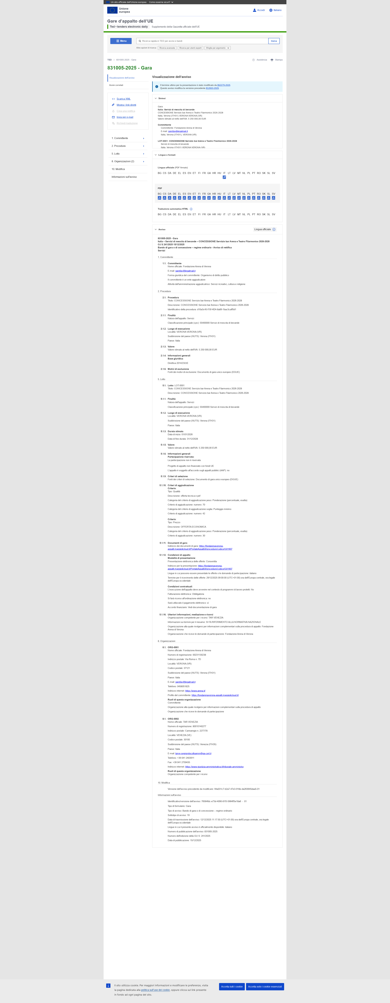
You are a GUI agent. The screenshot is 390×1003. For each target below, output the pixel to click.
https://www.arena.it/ (195, 690)
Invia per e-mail (125, 117)
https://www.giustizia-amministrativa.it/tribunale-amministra (214, 766)
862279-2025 (223, 85)
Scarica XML (124, 99)
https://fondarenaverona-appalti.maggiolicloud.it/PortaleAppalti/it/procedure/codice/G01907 (200, 547)
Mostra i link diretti (126, 105)
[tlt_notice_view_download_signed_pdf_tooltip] (224, 177)
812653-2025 (212, 88)
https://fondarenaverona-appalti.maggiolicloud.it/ (215, 695)
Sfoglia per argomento (216, 48)
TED (109, 60)
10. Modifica (118, 169)
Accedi (261, 10)
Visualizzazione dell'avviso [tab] (122, 78)
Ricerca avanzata (167, 48)
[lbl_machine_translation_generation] (191, 209)
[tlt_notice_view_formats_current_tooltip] (273, 229)
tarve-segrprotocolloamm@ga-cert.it (193, 753)
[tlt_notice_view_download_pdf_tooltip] (159, 198)
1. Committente (120, 138)
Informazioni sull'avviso (124, 177)
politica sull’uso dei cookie (155, 990)
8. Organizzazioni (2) (123, 161)
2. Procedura (119, 146)
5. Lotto (116, 153)
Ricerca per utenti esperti (190, 48)
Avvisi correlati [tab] (116, 85)
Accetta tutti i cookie (232, 986)
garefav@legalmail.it (178, 131)
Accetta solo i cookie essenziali (265, 986)
